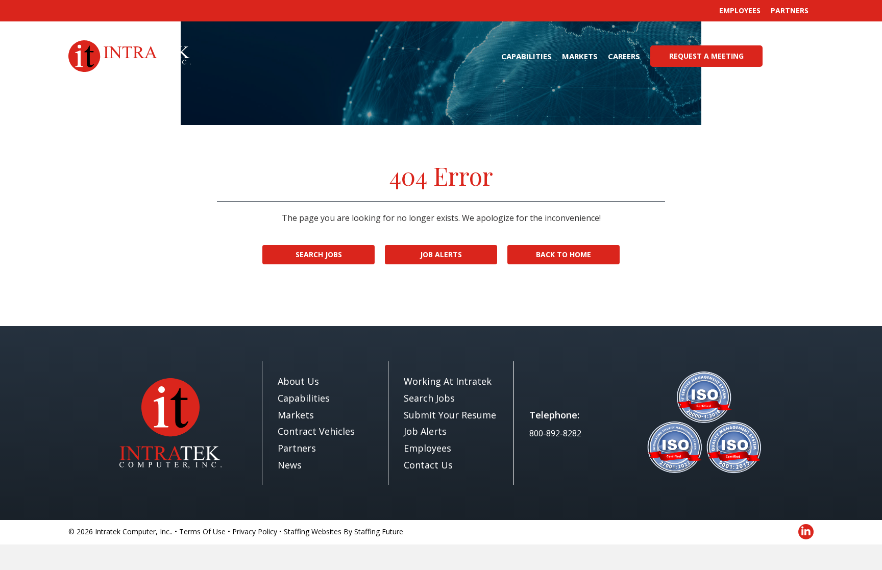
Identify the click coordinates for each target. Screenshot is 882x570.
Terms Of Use (202, 531)
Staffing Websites (312, 531)
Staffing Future (378, 531)
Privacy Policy (254, 531)
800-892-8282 (555, 433)
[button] (792, 55)
